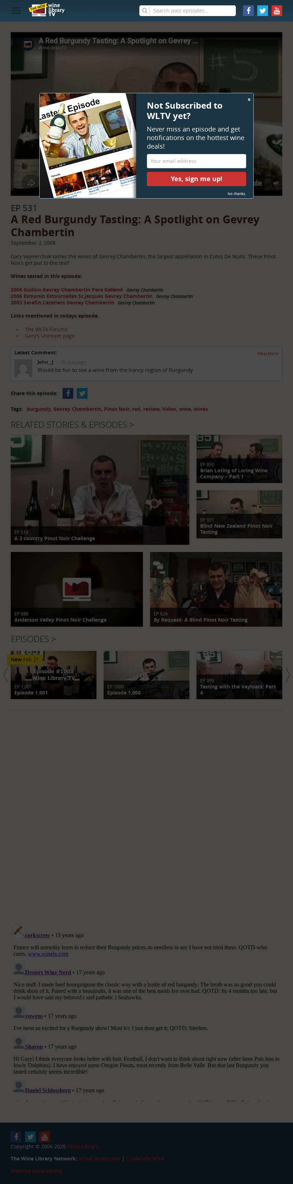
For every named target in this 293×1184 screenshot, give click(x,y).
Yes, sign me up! (196, 178)
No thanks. (237, 193)
